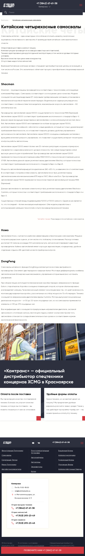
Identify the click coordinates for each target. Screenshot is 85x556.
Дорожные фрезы (65, 464)
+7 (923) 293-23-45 (25, 523)
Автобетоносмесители (11, 469)
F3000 (68, 123)
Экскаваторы (36, 467)
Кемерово (43, 7)
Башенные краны (65, 451)
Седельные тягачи (9, 460)
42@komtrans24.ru (22, 491)
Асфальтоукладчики (66, 455)
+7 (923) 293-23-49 (25, 515)
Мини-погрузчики (9, 464)
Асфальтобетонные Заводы (70, 469)
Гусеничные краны (66, 460)
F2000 (20, 146)
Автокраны (35, 462)
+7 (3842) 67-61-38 (47, 3)
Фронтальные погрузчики (12, 451)
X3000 (34, 113)
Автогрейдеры (37, 457)
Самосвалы (6, 455)
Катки (33, 471)
